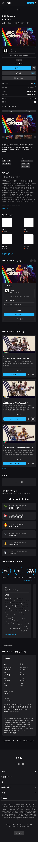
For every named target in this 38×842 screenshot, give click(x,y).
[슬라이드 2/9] (19, 137)
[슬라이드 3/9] (28, 137)
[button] (19, 208)
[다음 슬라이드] (34, 137)
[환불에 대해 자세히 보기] (35, 87)
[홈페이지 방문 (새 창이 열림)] (16, 482)
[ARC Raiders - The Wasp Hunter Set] (19, 434)
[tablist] (19, 658)
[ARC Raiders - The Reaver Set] (19, 389)
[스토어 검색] (4, 9)
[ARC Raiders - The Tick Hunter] (19, 344)
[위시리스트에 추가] (33, 374)
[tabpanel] (19, 673)
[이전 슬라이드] (3, 137)
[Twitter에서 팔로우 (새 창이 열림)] (22, 482)
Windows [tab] (7, 658)
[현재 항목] (10, 137)
